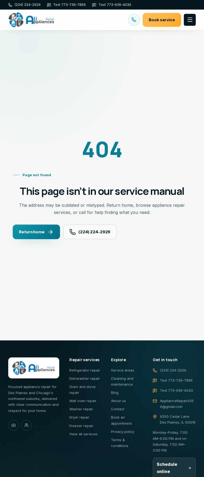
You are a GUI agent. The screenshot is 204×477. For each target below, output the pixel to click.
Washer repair (81, 409)
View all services (83, 434)
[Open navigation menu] (190, 20)
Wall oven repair (82, 401)
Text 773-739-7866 (176, 380)
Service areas (122, 370)
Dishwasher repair (84, 378)
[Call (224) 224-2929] (134, 20)
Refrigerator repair (84, 370)
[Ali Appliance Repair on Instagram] (13, 425)
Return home (31, 231)
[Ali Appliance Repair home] (31, 20)
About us (118, 401)
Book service (162, 19)
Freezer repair (81, 426)
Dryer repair (79, 417)
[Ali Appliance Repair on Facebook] (26, 425)
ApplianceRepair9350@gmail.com (177, 404)
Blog (114, 392)
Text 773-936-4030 (176, 390)
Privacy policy (122, 431)
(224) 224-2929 (94, 231)
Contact (117, 409)
